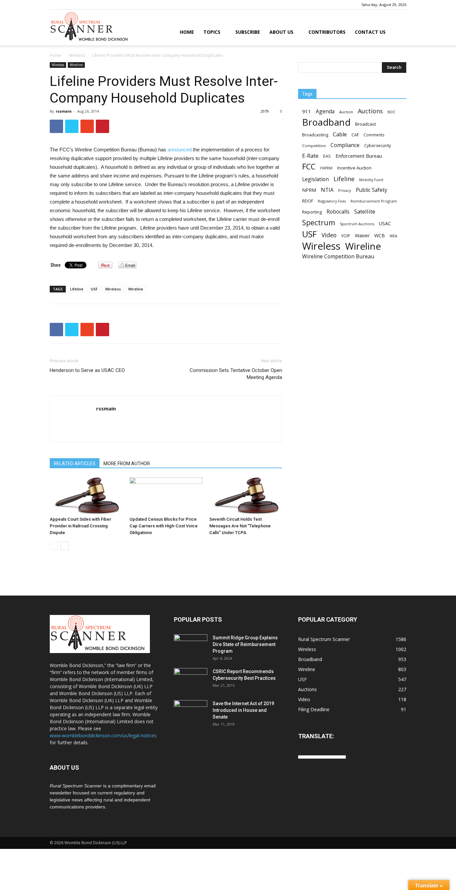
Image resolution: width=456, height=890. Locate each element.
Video (328, 235)
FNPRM (326, 168)
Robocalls (338, 211)
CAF (355, 135)
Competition (314, 145)
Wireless (77, 55)
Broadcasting (315, 135)
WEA (393, 235)
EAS (327, 156)
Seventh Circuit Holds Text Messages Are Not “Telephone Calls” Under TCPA (240, 526)
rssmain (64, 111)
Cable (340, 134)
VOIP (345, 235)
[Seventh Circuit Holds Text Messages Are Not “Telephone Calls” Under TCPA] (245, 495)
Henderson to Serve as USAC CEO (87, 370)
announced (180, 149)
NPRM (309, 190)
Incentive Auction (354, 168)
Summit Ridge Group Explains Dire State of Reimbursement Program (245, 644)
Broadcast (365, 124)
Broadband (326, 122)
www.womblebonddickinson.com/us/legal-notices (103, 735)
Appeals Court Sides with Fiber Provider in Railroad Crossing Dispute (80, 526)
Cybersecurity (377, 145)
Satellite (364, 211)
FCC (308, 166)
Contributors (327, 32)
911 (306, 111)
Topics (211, 32)
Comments (374, 134)
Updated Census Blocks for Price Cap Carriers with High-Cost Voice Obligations (164, 526)
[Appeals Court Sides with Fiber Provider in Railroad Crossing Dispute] (86, 495)
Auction (346, 111)
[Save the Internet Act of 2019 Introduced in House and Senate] (190, 712)
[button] (398, 32)
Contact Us (370, 32)
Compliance (345, 145)
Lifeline (76, 288)
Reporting (312, 212)
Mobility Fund (371, 179)
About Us (281, 32)
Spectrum (318, 222)
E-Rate (310, 155)
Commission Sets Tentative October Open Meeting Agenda (236, 373)
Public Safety (371, 190)
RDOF (307, 201)
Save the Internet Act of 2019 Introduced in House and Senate (243, 710)
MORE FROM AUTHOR (126, 463)
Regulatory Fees (332, 201)
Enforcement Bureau (358, 155)
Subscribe (247, 32)
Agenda (325, 111)
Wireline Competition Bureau (338, 256)
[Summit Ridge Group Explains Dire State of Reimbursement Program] (190, 645)
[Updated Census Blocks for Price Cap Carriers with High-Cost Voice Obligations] (166, 495)
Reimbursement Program (374, 201)
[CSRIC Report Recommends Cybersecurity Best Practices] (190, 679)
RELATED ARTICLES (74, 463)
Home (187, 32)
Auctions (370, 111)
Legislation (315, 179)
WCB (379, 235)
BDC (391, 111)
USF (94, 288)
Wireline (76, 64)
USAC (385, 223)
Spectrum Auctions (357, 223)
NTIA (327, 190)
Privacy (344, 190)
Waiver (362, 235)
